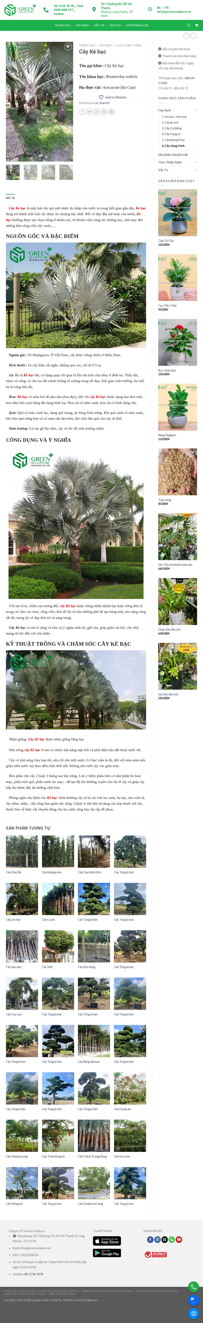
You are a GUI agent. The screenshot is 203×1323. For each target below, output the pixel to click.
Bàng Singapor (167, 435)
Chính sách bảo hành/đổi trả (58, 1291)
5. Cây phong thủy (173, 139)
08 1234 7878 (33, 1274)
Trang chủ (87, 45)
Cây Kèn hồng (86, 967)
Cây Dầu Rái (13, 872)
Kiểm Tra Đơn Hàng (62, 1293)
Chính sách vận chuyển (19, 1291)
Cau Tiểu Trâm (167, 305)
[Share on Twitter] (89, 112)
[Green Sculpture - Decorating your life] (20, 10)
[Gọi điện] (193, 1286)
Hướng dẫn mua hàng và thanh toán (107, 1291)
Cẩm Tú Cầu (166, 240)
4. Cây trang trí (171, 134)
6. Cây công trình (173, 145)
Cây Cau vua (13, 1014)
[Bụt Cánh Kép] (177, 342)
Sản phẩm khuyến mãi (173, 154)
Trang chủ (62, 25)
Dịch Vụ (115, 25)
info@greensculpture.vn (174, 12)
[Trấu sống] (177, 471)
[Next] (66, 102)
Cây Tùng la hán (124, 872)
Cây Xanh (82, 25)
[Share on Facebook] (82, 112)
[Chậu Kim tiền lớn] (177, 601)
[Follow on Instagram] (157, 1239)
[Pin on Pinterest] (104, 112)
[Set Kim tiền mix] (177, 666)
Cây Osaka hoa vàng (90, 1203)
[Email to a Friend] (97, 112)
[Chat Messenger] (193, 1313)
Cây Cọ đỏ (48, 919)
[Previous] (12, 102)
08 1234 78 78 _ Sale (68, 6)
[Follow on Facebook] (150, 1239)
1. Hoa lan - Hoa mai (174, 116)
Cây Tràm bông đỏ (53, 1156)
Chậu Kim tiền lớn (169, 629)
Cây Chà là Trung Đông (92, 1156)
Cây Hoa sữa (122, 1156)
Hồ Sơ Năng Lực (137, 25)
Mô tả (10, 198)
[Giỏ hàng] (196, 25)
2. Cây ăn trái (170, 122)
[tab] (10, 198)
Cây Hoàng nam (51, 872)
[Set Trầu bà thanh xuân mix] (177, 536)
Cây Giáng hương (17, 1156)
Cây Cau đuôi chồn (89, 872)
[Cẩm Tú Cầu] (177, 212)
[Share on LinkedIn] (111, 112)
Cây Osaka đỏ (122, 1109)
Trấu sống (164, 500)
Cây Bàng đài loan (89, 1061)
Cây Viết (47, 967)
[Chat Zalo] (193, 1300)
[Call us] (172, 1239)
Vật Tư (99, 25)
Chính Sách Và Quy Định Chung (25, 1293)
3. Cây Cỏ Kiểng (172, 128)
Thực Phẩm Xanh (170, 162)
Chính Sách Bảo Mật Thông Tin (156, 1291)
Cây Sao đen (13, 967)
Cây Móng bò (14, 1203)
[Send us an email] (164, 1239)
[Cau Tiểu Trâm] (177, 277)
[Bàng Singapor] (177, 407)
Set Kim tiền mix (168, 694)
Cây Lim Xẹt (13, 919)
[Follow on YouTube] (179, 1239)
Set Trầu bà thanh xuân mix (175, 564)
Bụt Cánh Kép (167, 370)
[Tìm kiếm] (188, 25)
